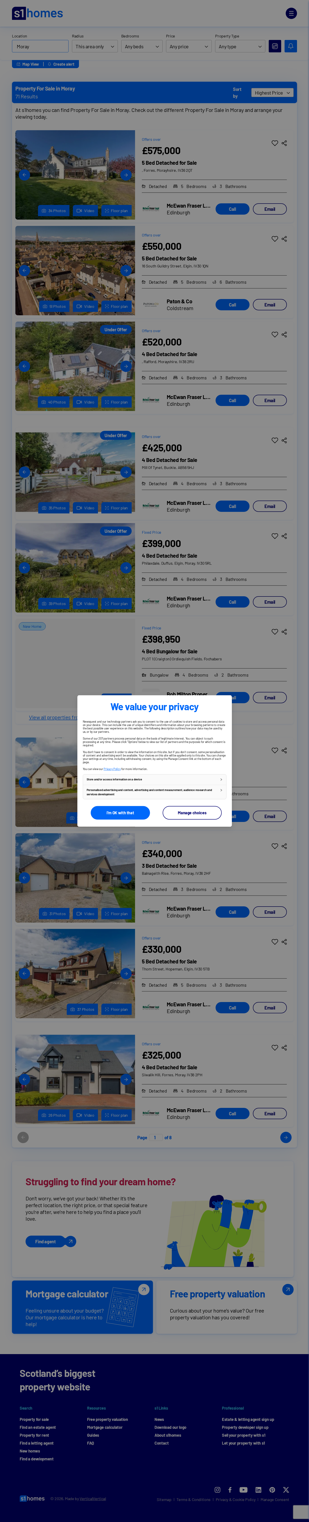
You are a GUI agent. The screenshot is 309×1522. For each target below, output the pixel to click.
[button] (154, 779)
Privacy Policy (112, 769)
